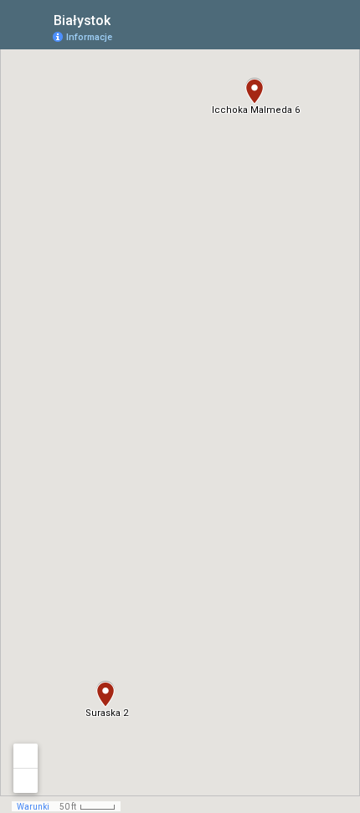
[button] (254, 91)
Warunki (33, 806)
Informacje (89, 37)
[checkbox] (123, 18)
